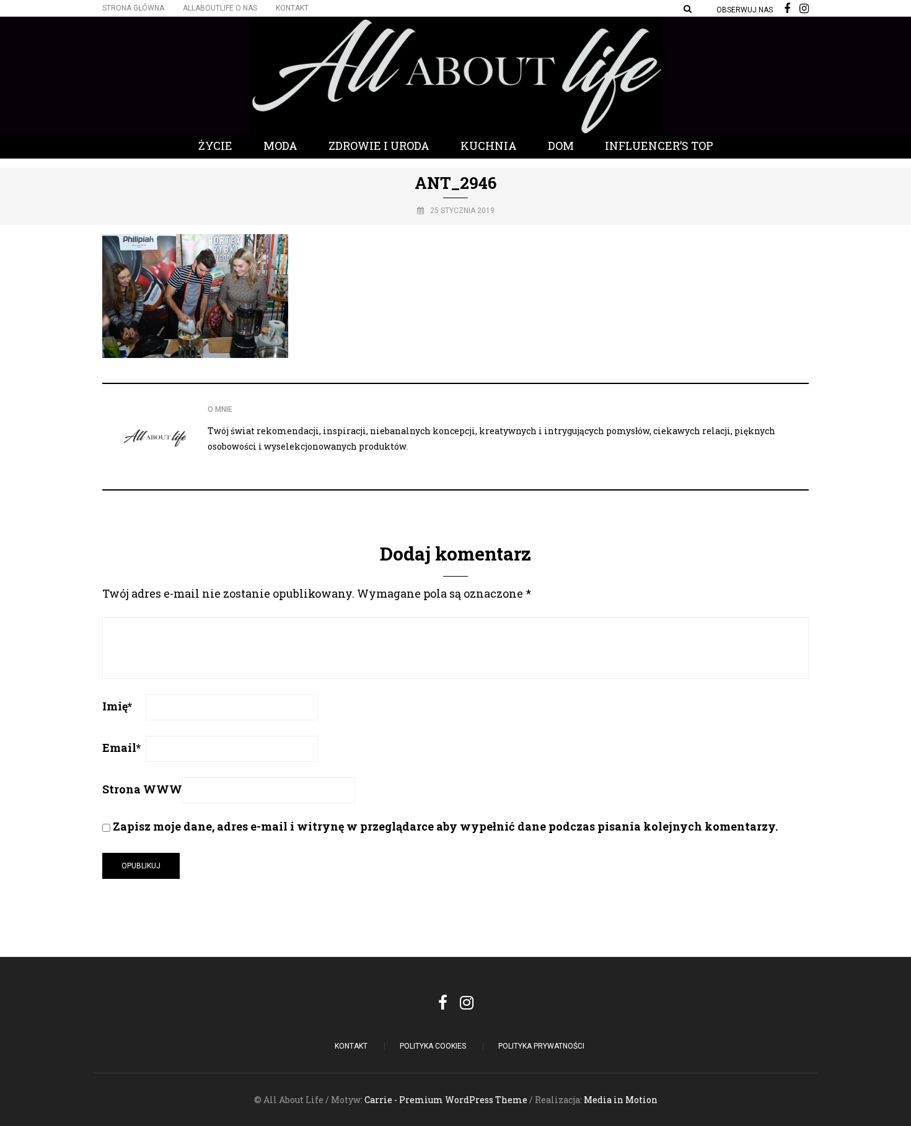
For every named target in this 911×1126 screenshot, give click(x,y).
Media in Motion (621, 1100)
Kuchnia (488, 145)
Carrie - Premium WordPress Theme (445, 1100)
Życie (215, 145)
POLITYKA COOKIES (433, 1046)
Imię (117, 706)
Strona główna (133, 8)
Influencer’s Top (659, 145)
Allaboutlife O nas (220, 8)
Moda (280, 145)
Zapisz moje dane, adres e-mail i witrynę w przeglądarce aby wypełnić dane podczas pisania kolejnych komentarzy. (445, 826)
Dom (561, 145)
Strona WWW (142, 789)
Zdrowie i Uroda (378, 145)
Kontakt (292, 8)
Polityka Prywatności (541, 1046)
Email (121, 747)
